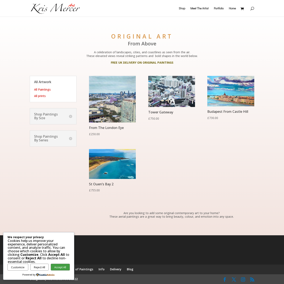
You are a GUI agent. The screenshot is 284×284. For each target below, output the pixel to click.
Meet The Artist (199, 8)
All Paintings (42, 89)
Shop (182, 8)
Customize (18, 267)
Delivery (115, 269)
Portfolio (219, 8)
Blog (130, 269)
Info (102, 269)
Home (232, 8)
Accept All (60, 267)
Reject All (39, 267)
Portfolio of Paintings (77, 269)
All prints (40, 96)
